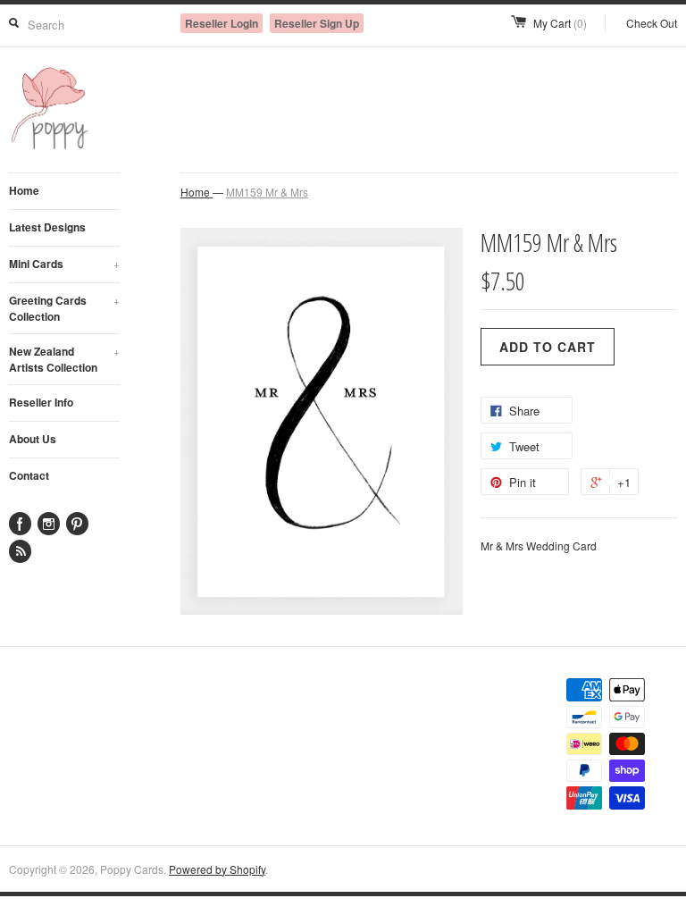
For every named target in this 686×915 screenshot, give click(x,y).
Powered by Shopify (217, 869)
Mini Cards (64, 264)
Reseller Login (221, 23)
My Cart (560, 22)
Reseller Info (41, 402)
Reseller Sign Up (316, 23)
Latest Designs (47, 227)
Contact (29, 475)
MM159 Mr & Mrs (267, 191)
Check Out (651, 22)
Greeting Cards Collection (64, 308)
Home (24, 190)
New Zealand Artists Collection (64, 359)
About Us (32, 439)
